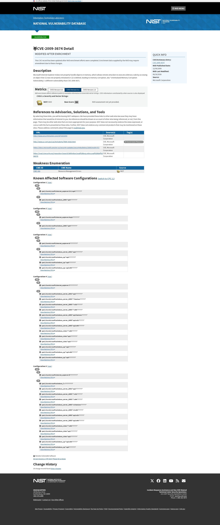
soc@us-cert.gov (181, 496)
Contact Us (46, 500)
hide (49, 183)
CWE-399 (36, 171)
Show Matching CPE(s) (47, 194)
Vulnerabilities (40, 37)
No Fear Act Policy (97, 509)
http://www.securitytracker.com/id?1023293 (50, 136)
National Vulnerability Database (59, 23)
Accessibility (48, 509)
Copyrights (69, 509)
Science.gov (175, 509)
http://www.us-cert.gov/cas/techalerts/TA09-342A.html (54, 142)
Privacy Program (58, 509)
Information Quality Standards (147, 509)
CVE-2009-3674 (158, 63)
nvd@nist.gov (79, 128)
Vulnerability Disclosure (82, 509)
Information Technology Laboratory (48, 18)
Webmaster (37, 500)
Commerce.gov (164, 509)
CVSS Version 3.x (73, 90)
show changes (56, 469)
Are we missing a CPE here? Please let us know (49, 459)
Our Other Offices (57, 500)
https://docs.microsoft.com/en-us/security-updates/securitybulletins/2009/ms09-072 (66, 148)
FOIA (105, 509)
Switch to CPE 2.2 (106, 178)
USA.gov (182, 509)
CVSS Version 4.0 (56, 90)
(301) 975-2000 (38, 496)
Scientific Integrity (130, 509)
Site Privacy (39, 509)
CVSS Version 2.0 (89, 90)
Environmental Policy (116, 509)
